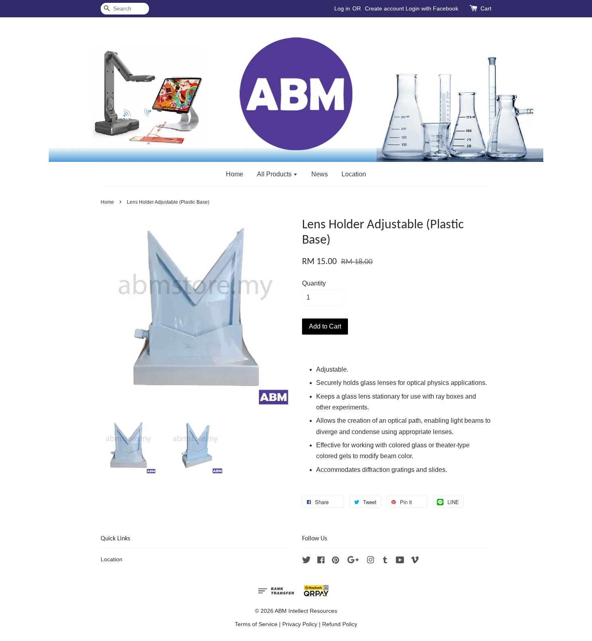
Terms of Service (256, 624)
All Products (275, 174)
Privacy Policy (299, 624)
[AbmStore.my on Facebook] (321, 561)
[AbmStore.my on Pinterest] (335, 561)
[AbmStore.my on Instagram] (370, 561)
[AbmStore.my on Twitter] (306, 561)
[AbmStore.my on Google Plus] (353, 561)
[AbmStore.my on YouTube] (400, 561)
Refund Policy (339, 624)
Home (234, 174)
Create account (384, 8)
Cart (485, 8)
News (319, 174)
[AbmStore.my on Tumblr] (385, 561)
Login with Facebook (432, 8)
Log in (342, 8)
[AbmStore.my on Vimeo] (414, 561)
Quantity (314, 283)
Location (354, 174)
